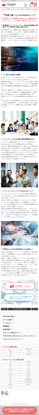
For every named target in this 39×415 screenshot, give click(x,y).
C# (28, 366)
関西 (11, 354)
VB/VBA (28, 384)
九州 (11, 356)
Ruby (28, 369)
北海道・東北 (29, 348)
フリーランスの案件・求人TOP (8, 9)
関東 (11, 351)
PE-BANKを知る (21, 9)
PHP (11, 364)
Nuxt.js (28, 377)
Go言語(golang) (28, 379)
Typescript (28, 372)
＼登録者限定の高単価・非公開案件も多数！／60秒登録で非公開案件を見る (19, 410)
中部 (29, 351)
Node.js (10, 374)
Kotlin (10, 379)
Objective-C (10, 384)
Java (10, 361)
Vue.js (10, 377)
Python (28, 364)
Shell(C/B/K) (28, 382)
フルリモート (11, 348)
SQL (11, 372)
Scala (10, 382)
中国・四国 (28, 354)
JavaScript (28, 361)
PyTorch (10, 387)
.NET (10, 366)
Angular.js (28, 374)
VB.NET (10, 369)
